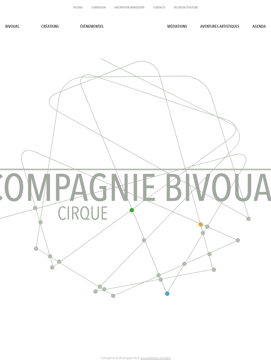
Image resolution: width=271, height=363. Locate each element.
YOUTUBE (192, 7)
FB (175, 7)
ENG (80, 7)
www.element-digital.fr (155, 358)
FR (74, 7)
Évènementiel (92, 26)
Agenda (259, 26)
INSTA (182, 7)
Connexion (98, 7)
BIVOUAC (12, 26)
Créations (50, 26)
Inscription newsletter (129, 7)
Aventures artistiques (219, 26)
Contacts (159, 7)
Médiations (177, 26)
